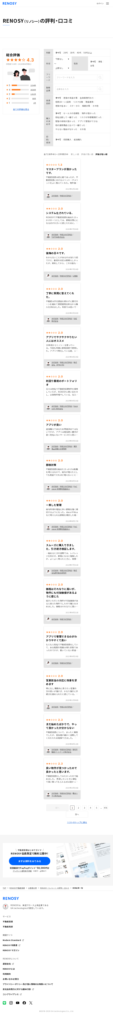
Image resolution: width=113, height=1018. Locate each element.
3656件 (33, 89)
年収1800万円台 (66, 446)
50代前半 (55, 570)
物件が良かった (89, 113)
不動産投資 (8, 921)
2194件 (33, 85)
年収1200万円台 (66, 406)
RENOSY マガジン (11, 950)
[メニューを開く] (107, 3)
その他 (95, 105)
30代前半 (55, 362)
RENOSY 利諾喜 (10, 945)
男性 (100, 61)
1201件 (33, 94)
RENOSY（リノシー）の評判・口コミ (54, 888)
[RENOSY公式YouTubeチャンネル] (17, 1003)
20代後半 (55, 195)
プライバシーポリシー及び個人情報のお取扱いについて (28, 984)
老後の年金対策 (70, 97)
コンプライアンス (11, 994)
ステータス (75, 105)
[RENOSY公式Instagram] (11, 1003)
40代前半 (55, 318)
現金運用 (89, 101)
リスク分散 (78, 101)
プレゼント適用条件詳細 (22, 871)
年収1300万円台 (66, 362)
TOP (4, 888)
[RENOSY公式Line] (4, 1003)
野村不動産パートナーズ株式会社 (65, 750)
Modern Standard (12, 940)
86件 (34, 98)
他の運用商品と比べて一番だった (70, 125)
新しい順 (75, 154)
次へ (77, 814)
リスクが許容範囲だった (91, 117)
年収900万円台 (65, 749)
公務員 (75, 276)
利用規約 (7, 974)
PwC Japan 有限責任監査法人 (64, 487)
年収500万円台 (65, 195)
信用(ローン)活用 (63, 101)
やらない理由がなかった (66, 129)
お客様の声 (32, 888)
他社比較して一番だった (66, 117)
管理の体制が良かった (65, 121)
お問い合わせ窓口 (11, 979)
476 (105, 807)
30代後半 (55, 446)
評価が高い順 (87, 154)
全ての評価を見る (21, 109)
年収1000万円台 (66, 234)
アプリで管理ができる (88, 121)
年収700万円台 (65, 619)
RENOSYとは (9, 968)
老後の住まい (61, 105)
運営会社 (7, 963)
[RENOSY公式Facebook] (24, 1003)
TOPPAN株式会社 (58, 237)
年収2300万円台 (66, 318)
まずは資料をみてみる (29, 861)
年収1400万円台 (66, 707)
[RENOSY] (56, 898)
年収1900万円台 (66, 570)
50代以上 (88, 52)
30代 (72, 52)
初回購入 (67, 139)
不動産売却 (8, 926)
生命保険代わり (87, 97)
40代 (79, 52)
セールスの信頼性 (71, 113)
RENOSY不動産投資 (17, 888)
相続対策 (86, 105)
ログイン (100, 3)
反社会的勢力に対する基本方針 (17, 989)
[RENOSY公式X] (31, 1003)
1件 (34, 103)
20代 (65, 52)
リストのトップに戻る (77, 822)
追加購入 (78, 139)
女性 (92, 65)
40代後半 (55, 234)
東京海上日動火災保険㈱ (64, 447)
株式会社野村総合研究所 (64, 571)
